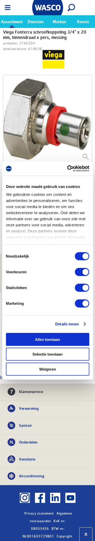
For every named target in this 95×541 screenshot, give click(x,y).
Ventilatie (27, 459)
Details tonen (67, 324)
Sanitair (25, 425)
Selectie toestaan (47, 354)
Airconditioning (31, 475)
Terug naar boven (86, 534)
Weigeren (47, 369)
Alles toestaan (47, 339)
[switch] (82, 272)
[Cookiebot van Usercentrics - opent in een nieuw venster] (67, 168)
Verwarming (29, 408)
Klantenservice (31, 391)
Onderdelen (28, 442)
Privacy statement (39, 513)
